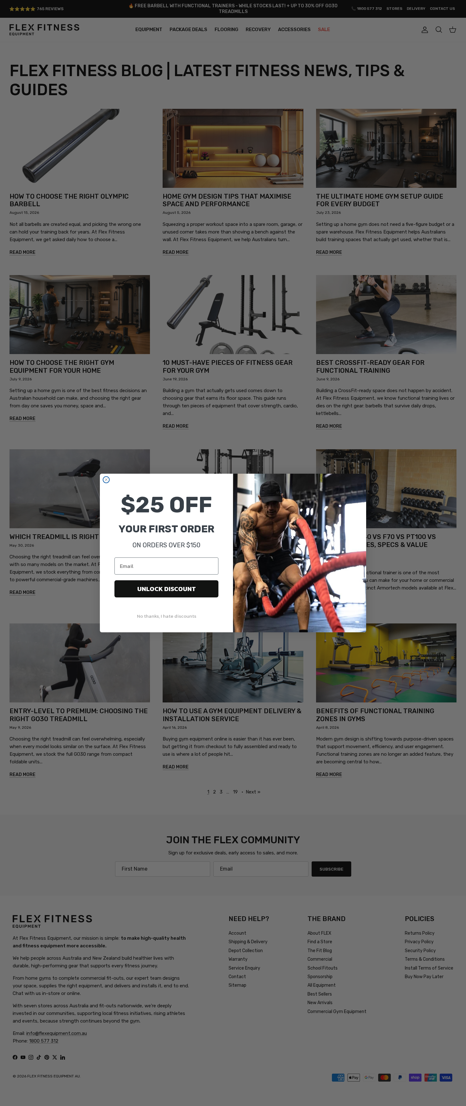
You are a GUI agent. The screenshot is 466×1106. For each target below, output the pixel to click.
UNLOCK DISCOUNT (166, 589)
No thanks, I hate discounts (166, 616)
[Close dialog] (106, 480)
